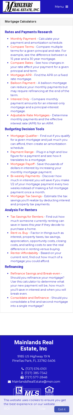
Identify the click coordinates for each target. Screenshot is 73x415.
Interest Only (19, 99)
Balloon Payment (22, 83)
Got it (62, 409)
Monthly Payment (23, 38)
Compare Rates (21, 63)
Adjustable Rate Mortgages (29, 115)
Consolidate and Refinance (29, 297)
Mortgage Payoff (22, 164)
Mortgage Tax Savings (26, 196)
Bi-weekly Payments (25, 176)
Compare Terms (22, 47)
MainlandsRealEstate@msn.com (36, 381)
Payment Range (22, 152)
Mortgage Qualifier (23, 136)
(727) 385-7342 (36, 373)
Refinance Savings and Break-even (35, 273)
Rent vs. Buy (19, 233)
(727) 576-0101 (36, 369)
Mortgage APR (21, 75)
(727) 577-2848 (36, 377)
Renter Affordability (24, 253)
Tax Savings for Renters (26, 216)
